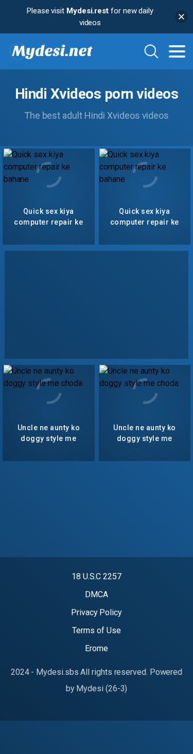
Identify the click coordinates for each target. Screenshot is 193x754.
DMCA (96, 594)
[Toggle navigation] (177, 51)
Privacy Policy (96, 612)
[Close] (181, 16)
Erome (96, 648)
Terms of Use (96, 630)
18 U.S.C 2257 (96, 576)
